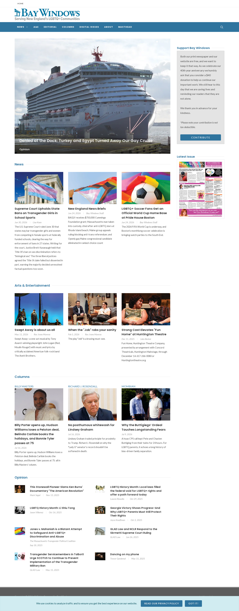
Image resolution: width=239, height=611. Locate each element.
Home (20, 3)
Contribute (200, 137)
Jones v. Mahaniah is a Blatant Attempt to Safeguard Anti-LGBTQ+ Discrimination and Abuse (56, 534)
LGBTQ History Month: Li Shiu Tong (52, 509)
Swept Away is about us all (35, 331)
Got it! (193, 603)
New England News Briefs (87, 210)
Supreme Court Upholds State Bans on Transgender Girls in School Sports (37, 214)
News (19, 166)
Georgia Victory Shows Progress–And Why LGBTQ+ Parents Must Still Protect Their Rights (135, 513)
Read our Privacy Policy (161, 603)
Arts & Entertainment (32, 287)
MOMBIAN (128, 388)
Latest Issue (186, 157)
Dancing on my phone (124, 556)
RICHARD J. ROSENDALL (82, 388)
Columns (22, 378)
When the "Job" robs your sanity (92, 331)
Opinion (21, 479)
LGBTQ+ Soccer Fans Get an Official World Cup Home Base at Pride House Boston (144, 214)
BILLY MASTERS (24, 388)
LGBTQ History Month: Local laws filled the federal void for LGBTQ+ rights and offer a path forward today (135, 492)
